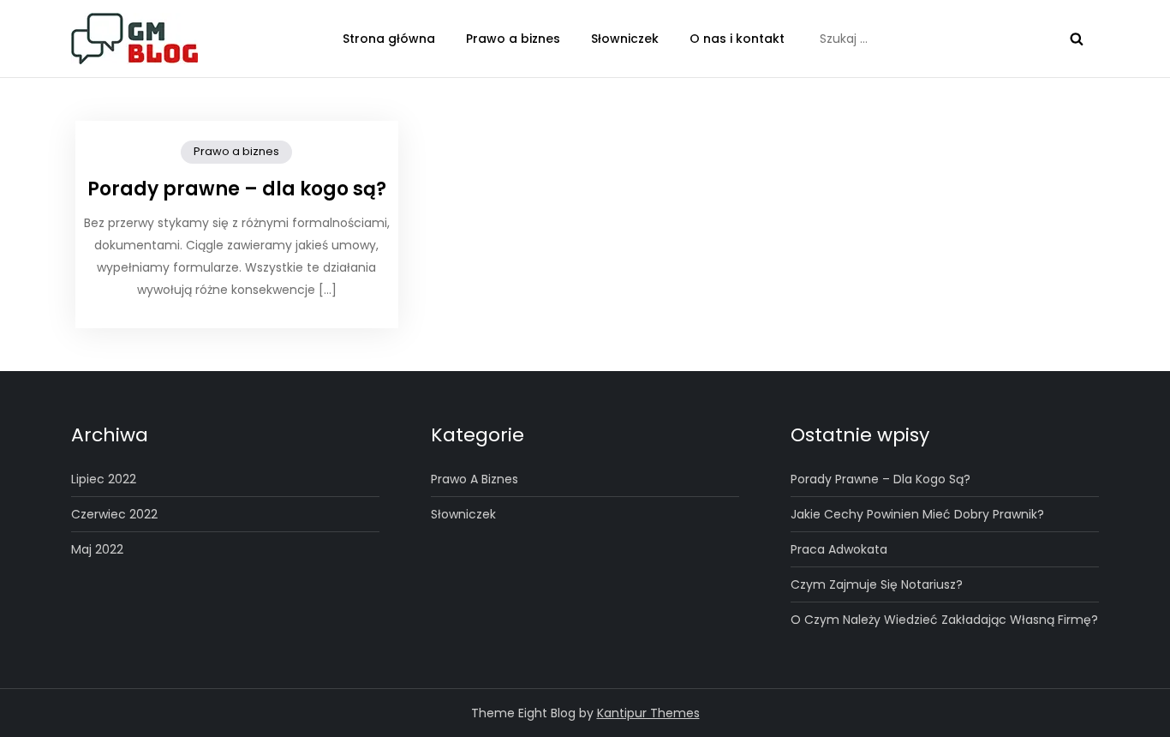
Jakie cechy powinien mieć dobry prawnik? (917, 514)
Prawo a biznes (513, 38)
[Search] (1076, 38)
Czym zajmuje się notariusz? (877, 584)
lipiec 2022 (103, 479)
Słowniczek (625, 38)
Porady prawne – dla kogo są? (236, 189)
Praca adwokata (839, 549)
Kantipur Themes (648, 713)
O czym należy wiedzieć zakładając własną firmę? (944, 619)
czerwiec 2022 (114, 514)
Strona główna (389, 38)
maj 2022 (97, 549)
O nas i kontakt (737, 38)
